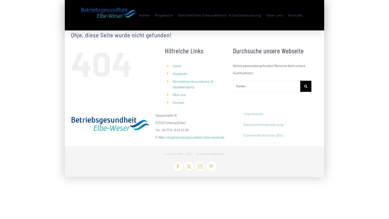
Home (177, 66)
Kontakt (178, 102)
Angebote (180, 73)
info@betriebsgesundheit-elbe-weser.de (195, 137)
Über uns (179, 95)
